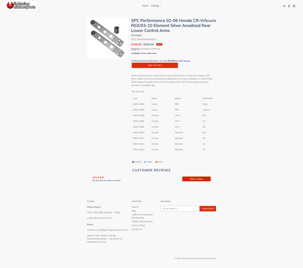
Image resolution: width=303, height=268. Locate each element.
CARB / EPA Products (142, 221)
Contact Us (137, 229)
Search (135, 207)
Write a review (196, 179)
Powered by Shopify (207, 258)
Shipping (135, 48)
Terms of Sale (138, 225)
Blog (134, 210)
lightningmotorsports (190, 258)
